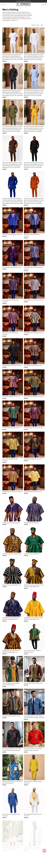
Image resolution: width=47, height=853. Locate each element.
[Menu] (1, 4)
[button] (38, 25)
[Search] (4, 4)
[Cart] (45, 4)
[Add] (21, 713)
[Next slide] (21, 40)
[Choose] (21, 51)
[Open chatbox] (44, 850)
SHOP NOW (29, 1)
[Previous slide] (4, 40)
